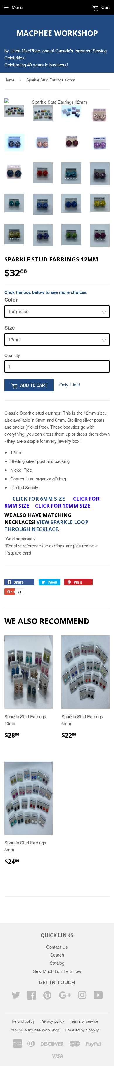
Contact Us (57, 947)
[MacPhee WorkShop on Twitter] (15, 997)
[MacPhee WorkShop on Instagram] (82, 997)
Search (57, 955)
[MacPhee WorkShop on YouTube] (98, 997)
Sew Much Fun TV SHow (57, 971)
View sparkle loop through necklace (46, 526)
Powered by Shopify (82, 1030)
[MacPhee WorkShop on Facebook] (31, 997)
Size (9, 327)
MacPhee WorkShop (57, 33)
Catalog (57, 963)
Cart (105, 7)
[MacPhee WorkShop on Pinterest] (47, 997)
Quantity (12, 355)
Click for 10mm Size (62, 505)
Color (11, 299)
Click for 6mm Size (39, 498)
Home (9, 80)
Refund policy (23, 1021)
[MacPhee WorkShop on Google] (65, 997)
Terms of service (84, 1021)
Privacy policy (52, 1021)
